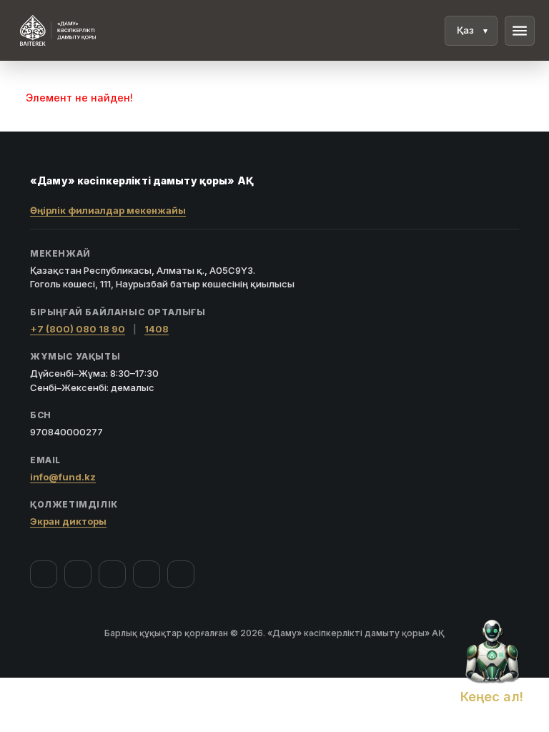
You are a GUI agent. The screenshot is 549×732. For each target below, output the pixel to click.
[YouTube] (112, 574)
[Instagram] (78, 574)
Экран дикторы (68, 521)
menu (519, 30)
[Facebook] (43, 574)
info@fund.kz (63, 477)
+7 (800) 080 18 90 (77, 329)
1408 (156, 329)
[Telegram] (146, 574)
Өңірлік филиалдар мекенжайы (108, 210)
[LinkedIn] (180, 574)
